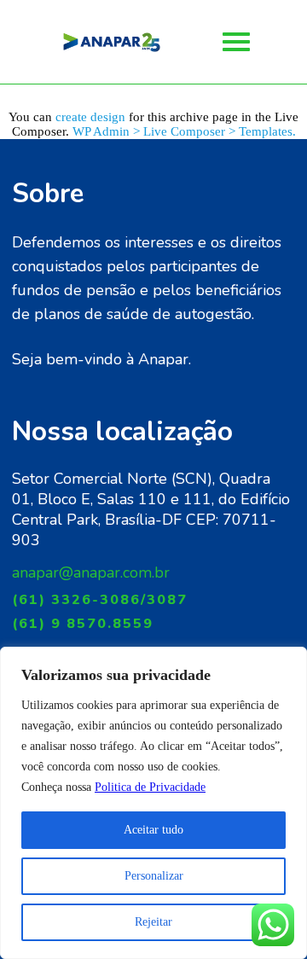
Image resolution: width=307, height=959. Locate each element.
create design (90, 117)
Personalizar (154, 875)
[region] (153, 803)
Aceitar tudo (153, 829)
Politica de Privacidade (150, 787)
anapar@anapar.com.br (91, 572)
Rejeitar (153, 921)
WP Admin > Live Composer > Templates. (184, 131)
